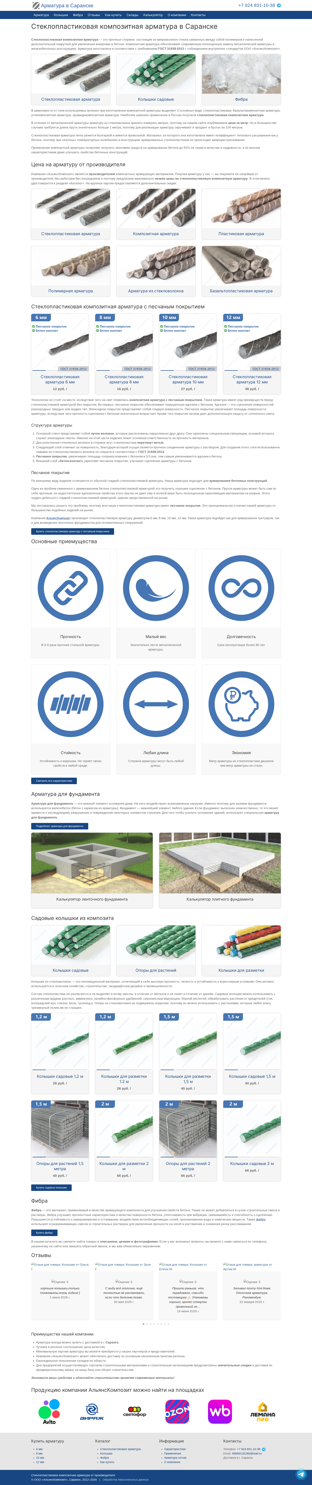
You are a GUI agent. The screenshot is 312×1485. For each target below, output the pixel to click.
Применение (172, 1453)
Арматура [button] (41, 15)
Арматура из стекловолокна (156, 290)
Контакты (198, 15)
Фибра (78, 15)
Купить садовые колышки (51, 1187)
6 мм (39, 1449)
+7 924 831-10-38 (256, 5)
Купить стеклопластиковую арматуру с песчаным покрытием (72, 531)
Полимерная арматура (70, 290)
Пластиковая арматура (241, 233)
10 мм (40, 1457)
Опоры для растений (156, 970)
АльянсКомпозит (58, 518)
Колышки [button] (61, 15)
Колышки (106, 1453)
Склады (132, 15)
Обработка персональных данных (126, 1479)
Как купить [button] (113, 15)
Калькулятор (153, 15)
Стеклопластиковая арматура (70, 99)
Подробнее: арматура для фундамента (59, 826)
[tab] (143, 1324)
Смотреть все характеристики (54, 780)
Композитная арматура (156, 233)
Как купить (107, 1462)
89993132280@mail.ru (247, 1453)
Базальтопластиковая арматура (241, 290)
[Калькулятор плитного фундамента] (220, 863)
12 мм (40, 1462)
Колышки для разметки (241, 970)
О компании (177, 15)
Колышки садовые (156, 99)
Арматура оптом (175, 1457)
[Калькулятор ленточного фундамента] (92, 863)
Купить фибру (44, 1232)
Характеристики (175, 1449)
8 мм (39, 1453)
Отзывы (94, 15)
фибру (261, 1219)
